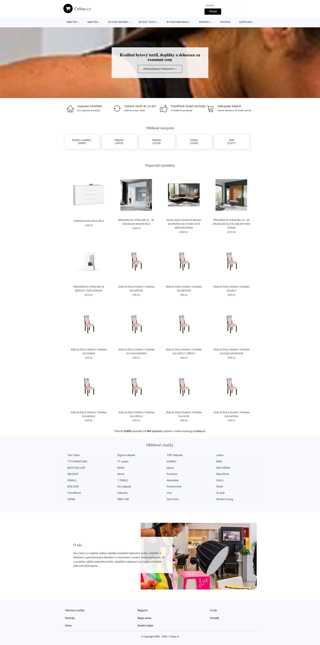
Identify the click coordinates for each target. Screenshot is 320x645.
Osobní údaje (145, 625)
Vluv (169, 492)
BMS (219, 461)
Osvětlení (245, 22)
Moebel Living (224, 499)
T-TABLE (122, 480)
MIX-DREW (223, 467)
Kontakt (214, 618)
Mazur (170, 467)
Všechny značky (74, 610)
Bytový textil (147, 22)
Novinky (70, 618)
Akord (120, 474)
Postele (225, 22)
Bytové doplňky (118, 22)
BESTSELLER (76, 467)
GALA (220, 480)
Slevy (68, 625)
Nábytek (72, 22)
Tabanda (122, 492)
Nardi (219, 486)
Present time (174, 486)
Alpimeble (173, 480)
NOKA (121, 467)
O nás (213, 610)
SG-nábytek (124, 486)
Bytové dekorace (177, 22)
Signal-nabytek (126, 455)
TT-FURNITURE (77, 461)
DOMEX (171, 461)
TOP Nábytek (175, 455)
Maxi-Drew (222, 474)
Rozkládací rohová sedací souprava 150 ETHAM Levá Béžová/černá (183, 224)
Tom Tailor (74, 455)
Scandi (220, 492)
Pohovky (204, 22)
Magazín (143, 610)
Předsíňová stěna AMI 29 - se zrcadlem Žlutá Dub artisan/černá (231, 224)
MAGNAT (73, 474)
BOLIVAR (73, 486)
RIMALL (72, 480)
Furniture (172, 474)
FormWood (74, 492)
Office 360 (123, 499)
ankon (220, 455)
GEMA (71, 499)
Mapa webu (144, 618)
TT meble (122, 461)
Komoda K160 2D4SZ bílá (89, 221)
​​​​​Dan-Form (173, 499)
